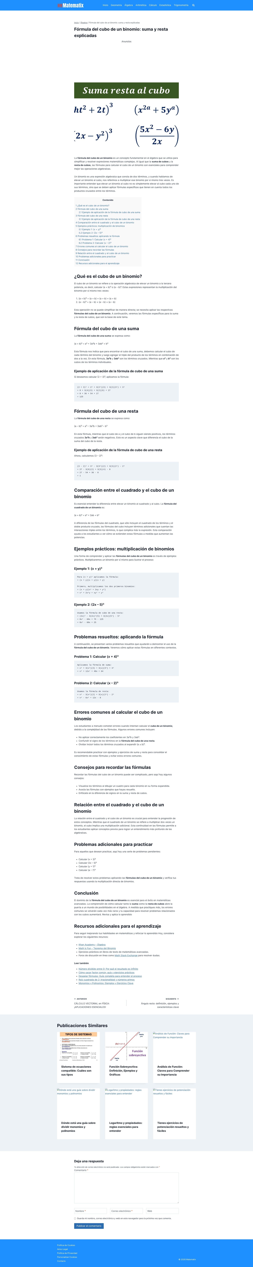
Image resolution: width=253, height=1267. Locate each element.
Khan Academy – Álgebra (92, 944)
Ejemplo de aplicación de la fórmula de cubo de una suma (109, 212)
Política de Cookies (66, 1245)
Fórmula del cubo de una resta (92, 215)
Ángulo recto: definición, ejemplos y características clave (160, 1003)
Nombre (80, 1211)
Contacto (61, 1261)
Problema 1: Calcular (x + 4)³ (95, 239)
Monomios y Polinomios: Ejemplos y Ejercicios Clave (106, 983)
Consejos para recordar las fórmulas (95, 249)
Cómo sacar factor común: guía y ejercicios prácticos (106, 972)
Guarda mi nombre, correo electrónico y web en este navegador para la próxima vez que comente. (124, 1218)
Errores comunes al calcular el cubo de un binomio (102, 246)
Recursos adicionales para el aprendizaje (97, 263)
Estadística (165, 5)
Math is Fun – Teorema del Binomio (97, 948)
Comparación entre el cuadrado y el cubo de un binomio (105, 222)
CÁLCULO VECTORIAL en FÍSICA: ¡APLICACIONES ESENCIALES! (92, 1003)
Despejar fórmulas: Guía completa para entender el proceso (110, 976)
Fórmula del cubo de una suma (92, 209)
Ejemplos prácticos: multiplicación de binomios (100, 226)
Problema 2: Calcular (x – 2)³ (95, 243)
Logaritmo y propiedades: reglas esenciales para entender (125, 1126)
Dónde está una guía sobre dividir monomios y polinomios (78, 1126)
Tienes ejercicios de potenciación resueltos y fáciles (173, 1126)
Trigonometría (181, 5)
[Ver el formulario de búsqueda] (193, 5)
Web (149, 1211)
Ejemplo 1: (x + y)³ (90, 229)
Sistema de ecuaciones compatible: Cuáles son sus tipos (76, 1070)
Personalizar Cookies (67, 1257)
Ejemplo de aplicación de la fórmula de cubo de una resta (109, 219)
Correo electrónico (122, 1211)
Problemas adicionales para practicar (96, 256)
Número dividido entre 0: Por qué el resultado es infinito (108, 969)
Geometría (116, 5)
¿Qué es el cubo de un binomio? (92, 205)
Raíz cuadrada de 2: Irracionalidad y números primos (107, 979)
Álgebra (129, 5)
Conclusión (82, 260)
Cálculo (153, 5)
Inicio (105, 5)
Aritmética (141, 5)
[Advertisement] (126, 61)
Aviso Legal (62, 1249)
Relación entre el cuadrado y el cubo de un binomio (102, 253)
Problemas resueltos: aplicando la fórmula (98, 236)
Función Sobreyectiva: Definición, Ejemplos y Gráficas (123, 1070)
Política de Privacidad (67, 1253)
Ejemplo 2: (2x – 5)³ (91, 232)
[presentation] (78, 1046)
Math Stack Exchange (126, 955)
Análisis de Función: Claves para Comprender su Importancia (173, 1070)
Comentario (81, 1170)
